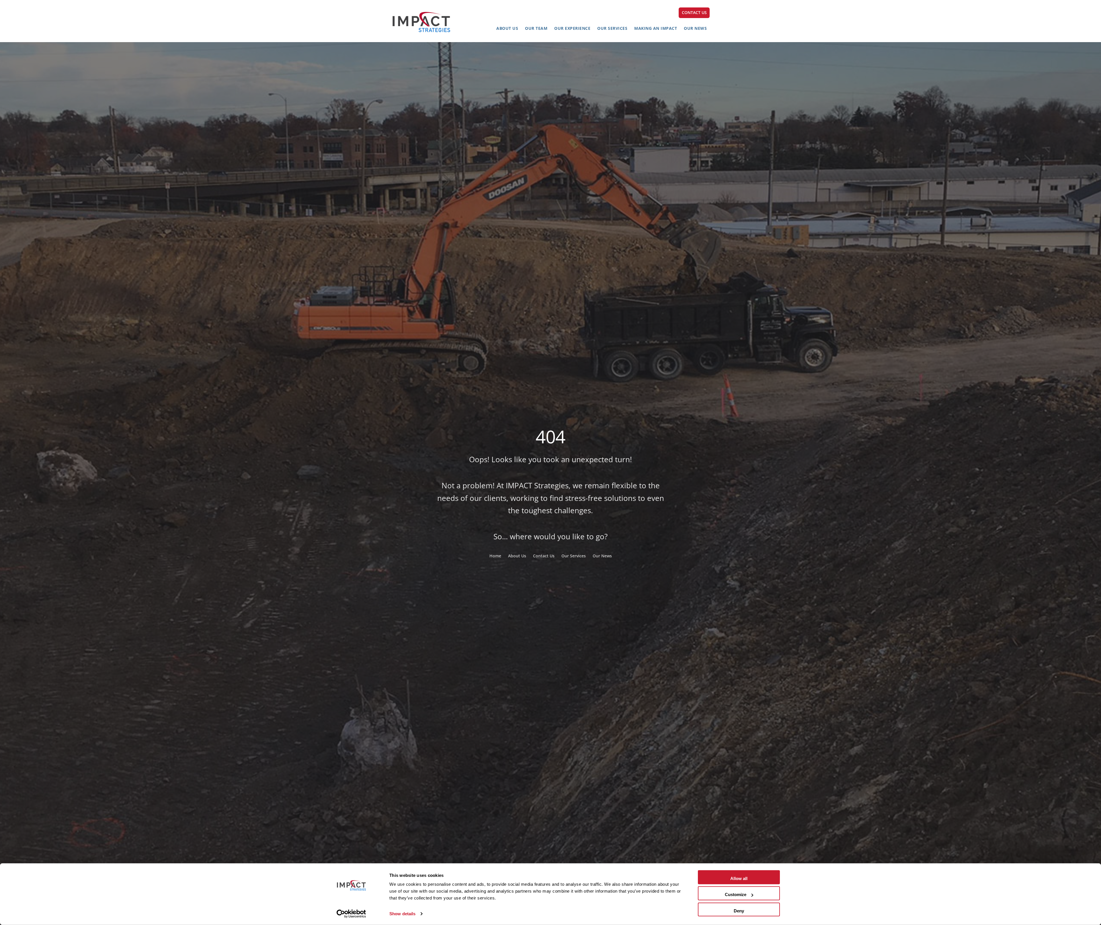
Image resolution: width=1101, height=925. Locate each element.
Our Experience (572, 28)
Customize (735, 894)
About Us (507, 28)
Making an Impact (655, 28)
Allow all (738, 878)
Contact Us (544, 555)
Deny (739, 910)
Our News (695, 28)
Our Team (536, 28)
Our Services (612, 28)
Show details (402, 913)
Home (495, 555)
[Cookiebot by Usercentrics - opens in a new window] (351, 914)
